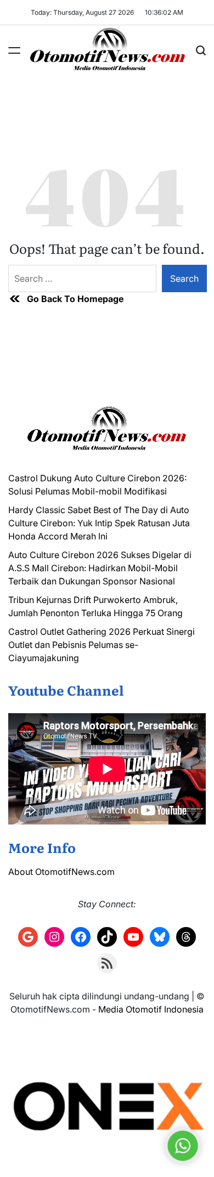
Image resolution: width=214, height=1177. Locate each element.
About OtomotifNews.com (61, 871)
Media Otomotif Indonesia (151, 1009)
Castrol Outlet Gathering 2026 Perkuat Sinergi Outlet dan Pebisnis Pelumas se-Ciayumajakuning (101, 644)
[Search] (201, 50)
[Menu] (14, 50)
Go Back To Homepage (75, 298)
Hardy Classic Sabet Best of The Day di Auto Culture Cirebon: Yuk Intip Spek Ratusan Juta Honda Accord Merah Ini (99, 523)
